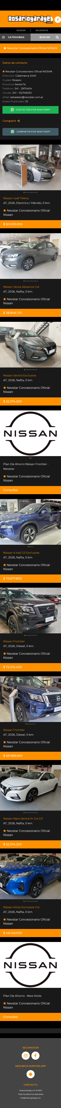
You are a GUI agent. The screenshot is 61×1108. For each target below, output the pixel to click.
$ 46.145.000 (12, 933)
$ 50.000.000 (12, 224)
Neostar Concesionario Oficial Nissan (26, 212)
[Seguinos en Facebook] (35, 1056)
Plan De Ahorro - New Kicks (22, 995)
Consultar (10, 490)
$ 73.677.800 (12, 578)
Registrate (42, 30)
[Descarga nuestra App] (31, 1074)
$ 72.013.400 (12, 667)
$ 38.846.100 (12, 313)
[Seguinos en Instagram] (26, 1056)
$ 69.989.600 (12, 756)
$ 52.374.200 (12, 401)
